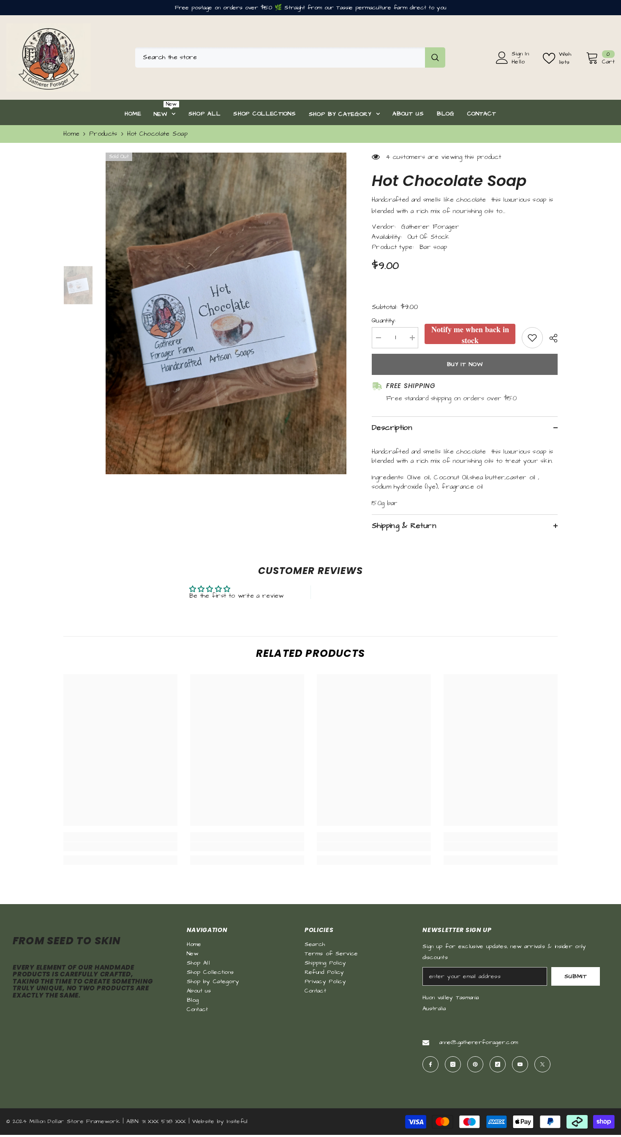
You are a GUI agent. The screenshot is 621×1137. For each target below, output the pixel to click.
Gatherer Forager (430, 226)
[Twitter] (542, 1064)
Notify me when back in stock (470, 334)
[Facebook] (430, 1064)
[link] (120, 846)
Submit (575, 976)
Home (71, 133)
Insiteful (237, 1121)
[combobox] (280, 57)
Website (203, 1121)
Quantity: (384, 320)
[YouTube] (520, 1064)
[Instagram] (453, 1064)
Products (103, 133)
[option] (226, 313)
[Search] (290, 57)
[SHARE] (550, 338)
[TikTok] (498, 1064)
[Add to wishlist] (532, 337)
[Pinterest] (475, 1064)
